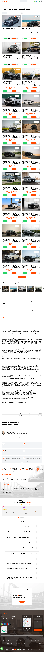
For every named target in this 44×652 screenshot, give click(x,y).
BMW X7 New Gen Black (27, 81)
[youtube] (37, 1)
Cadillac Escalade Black (27, 55)
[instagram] (35, 1)
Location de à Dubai (6, 640)
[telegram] (36, 1)
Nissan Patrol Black (26, 28)
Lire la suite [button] (4, 514)
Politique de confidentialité (27, 649)
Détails (19, 38)
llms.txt (42, 649)
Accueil (3, 5)
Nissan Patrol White (7, 264)
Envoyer (22, 601)
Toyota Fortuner (5, 411)
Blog (13, 623)
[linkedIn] (8, 624)
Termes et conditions (36, 649)
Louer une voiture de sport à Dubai (7, 643)
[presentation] (0, 288)
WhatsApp (5, 38)
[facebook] (5, 624)
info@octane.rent (4, 621)
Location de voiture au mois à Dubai (35, 643)
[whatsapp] (34, 1)
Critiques (13, 628)
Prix (13, 618)
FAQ (13, 621)
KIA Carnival (4, 415)
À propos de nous (15, 626)
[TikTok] (10, 624)
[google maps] (39, 1)
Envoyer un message (38, 630)
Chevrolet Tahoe (30, 293)
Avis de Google (28, 502)
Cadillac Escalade (21, 293)
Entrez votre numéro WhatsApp (19, 597)
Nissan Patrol (12, 293)
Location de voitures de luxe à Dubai (21, 643)
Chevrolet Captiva (38, 293)
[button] (18, 517)
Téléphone (15, 595)
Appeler (10, 38)
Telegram (25, 595)
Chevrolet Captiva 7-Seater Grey (9, 28)
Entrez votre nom (16, 591)
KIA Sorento (4, 413)
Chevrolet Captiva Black (7, 55)
